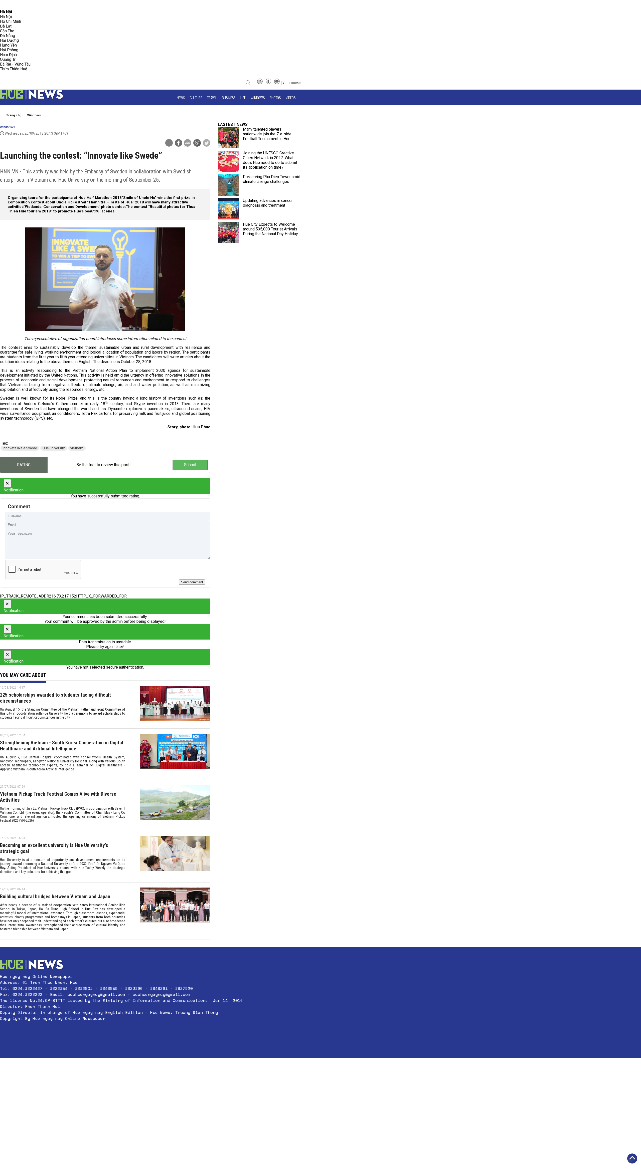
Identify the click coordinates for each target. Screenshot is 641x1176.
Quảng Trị (8, 59)
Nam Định (8, 54)
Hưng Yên (8, 45)
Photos (275, 97)
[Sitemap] (260, 83)
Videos (290, 97)
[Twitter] (206, 143)
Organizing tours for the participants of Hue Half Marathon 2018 (65, 197)
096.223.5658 (11, 5)
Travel (212, 97)
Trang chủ (13, 115)
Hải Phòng (9, 50)
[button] (121, 1030)
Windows (258, 97)
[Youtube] (277, 83)
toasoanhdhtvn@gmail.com (44, 5)
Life (243, 97)
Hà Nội (6, 16)
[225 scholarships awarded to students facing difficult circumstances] (175, 704)
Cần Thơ (7, 31)
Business (228, 97)
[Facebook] (268, 83)
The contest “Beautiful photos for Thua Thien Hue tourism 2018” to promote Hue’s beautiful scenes (101, 208)
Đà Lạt (6, 26)
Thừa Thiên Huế (13, 69)
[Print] (169, 143)
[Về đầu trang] (632, 1158)
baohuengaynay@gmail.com (96, 994)
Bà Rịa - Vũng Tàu (15, 64)
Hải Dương (9, 40)
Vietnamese (291, 83)
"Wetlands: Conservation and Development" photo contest (75, 206)
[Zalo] (187, 143)
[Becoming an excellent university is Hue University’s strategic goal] (175, 856)
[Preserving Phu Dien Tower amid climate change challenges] (228, 185)
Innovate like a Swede (20, 448)
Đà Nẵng (7, 35)
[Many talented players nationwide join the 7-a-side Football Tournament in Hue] (228, 137)
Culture (196, 97)
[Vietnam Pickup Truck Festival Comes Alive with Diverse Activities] (175, 805)
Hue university (54, 448)
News (181, 97)
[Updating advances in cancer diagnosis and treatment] (228, 208)
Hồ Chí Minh (10, 21)
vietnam (76, 448)
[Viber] (197, 143)
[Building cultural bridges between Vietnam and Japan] (175, 911)
